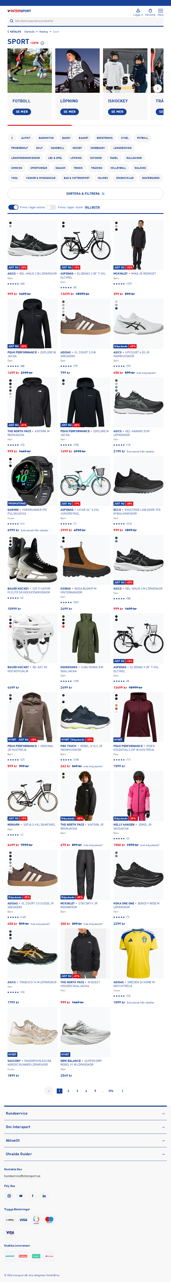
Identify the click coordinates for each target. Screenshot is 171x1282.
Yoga (14, 178)
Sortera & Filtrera (83, 194)
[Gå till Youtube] (22, 1196)
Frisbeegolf (19, 148)
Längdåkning (122, 148)
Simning (16, 168)
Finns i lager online (32, 207)
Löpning (76, 158)
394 (110, 1090)
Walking (140, 168)
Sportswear (38, 168)
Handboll (57, 148)
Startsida (29, 31)
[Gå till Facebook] (33, 1196)
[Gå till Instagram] (10, 1196)
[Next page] (122, 1091)
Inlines (103, 178)
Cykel (125, 138)
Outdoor (96, 158)
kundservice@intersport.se (22, 1176)
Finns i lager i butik (70, 207)
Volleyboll (118, 168)
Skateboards (151, 178)
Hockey (77, 148)
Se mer (22, 112)
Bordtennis (105, 138)
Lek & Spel (55, 158)
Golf (39, 148)
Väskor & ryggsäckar (40, 178)
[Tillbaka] (12, 138)
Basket (83, 138)
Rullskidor (134, 158)
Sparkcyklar (125, 178)
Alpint (25, 138)
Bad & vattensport (76, 178)
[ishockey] (125, 70)
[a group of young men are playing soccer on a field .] (30, 70)
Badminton (46, 138)
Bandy (66, 138)
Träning (96, 168)
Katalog (15, 31)
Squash (60, 168)
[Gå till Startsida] (20, 11)
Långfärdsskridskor (25, 158)
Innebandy (98, 148)
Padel (114, 158)
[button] (157, 88)
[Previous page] (48, 1091)
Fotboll (142, 138)
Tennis (78, 168)
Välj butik (92, 207)
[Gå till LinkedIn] (45, 1196)
